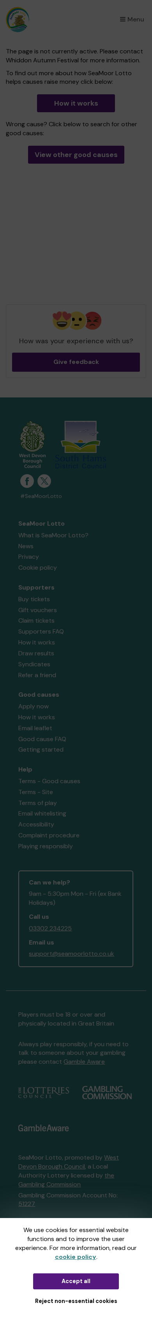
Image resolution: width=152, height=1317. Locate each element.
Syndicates (34, 664)
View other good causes (76, 154)
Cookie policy (37, 567)
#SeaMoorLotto (41, 496)
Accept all (76, 1281)
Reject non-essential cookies (76, 1301)
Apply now (33, 706)
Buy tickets (34, 599)
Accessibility (36, 824)
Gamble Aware (84, 1061)
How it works (76, 103)
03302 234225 (50, 928)
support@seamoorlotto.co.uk (71, 954)
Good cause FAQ (42, 739)
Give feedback (76, 362)
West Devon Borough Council (68, 1161)
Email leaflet (35, 728)
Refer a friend (37, 675)
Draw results (36, 653)
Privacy (28, 557)
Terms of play (37, 803)
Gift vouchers (37, 610)
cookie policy (75, 1257)
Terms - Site (35, 792)
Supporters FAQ (41, 631)
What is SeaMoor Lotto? (53, 535)
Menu (135, 19)
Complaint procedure (49, 835)
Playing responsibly (45, 846)
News (26, 546)
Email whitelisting (42, 813)
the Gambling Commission (66, 1179)
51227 (26, 1204)
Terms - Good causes (49, 781)
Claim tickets (36, 620)
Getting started (41, 749)
